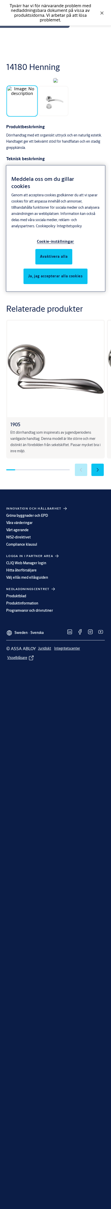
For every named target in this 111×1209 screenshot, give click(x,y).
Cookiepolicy (46, 226)
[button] (97, 470)
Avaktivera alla (54, 256)
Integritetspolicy (69, 226)
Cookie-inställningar (55, 241)
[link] (70, 632)
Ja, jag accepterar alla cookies (55, 276)
